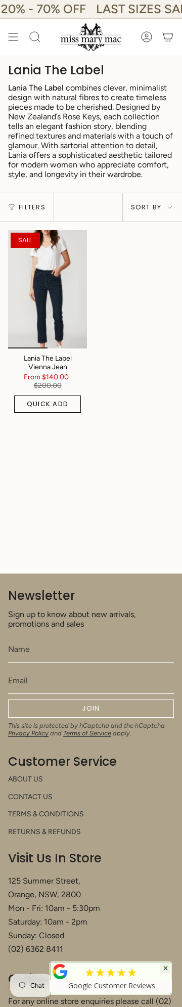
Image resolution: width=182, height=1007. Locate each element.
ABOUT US (25, 779)
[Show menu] (13, 37)
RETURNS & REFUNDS (44, 831)
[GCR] (60, 971)
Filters (32, 207)
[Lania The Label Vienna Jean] (47, 289)
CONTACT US (30, 797)
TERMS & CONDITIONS (46, 814)
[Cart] (167, 37)
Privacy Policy (28, 733)
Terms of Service (87, 733)
